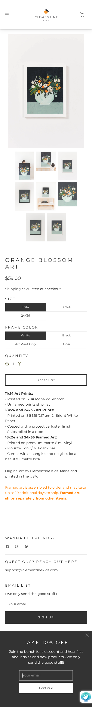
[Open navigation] (10, 14)
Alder (66, 344)
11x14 (25, 307)
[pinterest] (26, 546)
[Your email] (46, 604)
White (25, 335)
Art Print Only (25, 344)
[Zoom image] (46, 92)
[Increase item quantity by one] (19, 364)
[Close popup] (87, 635)
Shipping (13, 289)
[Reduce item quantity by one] (7, 364)
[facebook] (7, 546)
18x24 (66, 307)
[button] (15, 92)
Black (66, 335)
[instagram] (16, 546)
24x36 (25, 315)
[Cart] (82, 14)
